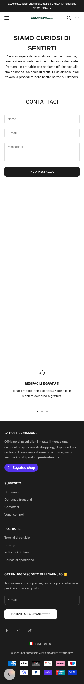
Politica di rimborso (17, 552)
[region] (42, 387)
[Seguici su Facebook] (6, 630)
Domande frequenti (18, 499)
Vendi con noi (14, 514)
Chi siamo (11, 492)
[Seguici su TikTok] (30, 630)
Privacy (9, 545)
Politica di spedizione (19, 560)
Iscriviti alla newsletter (30, 614)
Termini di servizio (17, 537)
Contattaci (11, 507)
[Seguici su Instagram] (18, 630)
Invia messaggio (42, 172)
